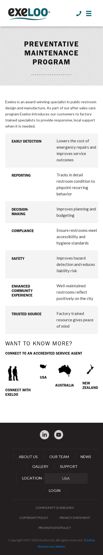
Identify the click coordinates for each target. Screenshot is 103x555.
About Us (28, 456)
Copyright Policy (33, 518)
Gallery (40, 466)
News (86, 456)
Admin (60, 546)
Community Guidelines (55, 508)
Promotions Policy (55, 528)
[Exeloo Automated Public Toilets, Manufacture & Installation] (29, 14)
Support (69, 466)
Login (54, 490)
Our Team (59, 456)
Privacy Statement (75, 518)
